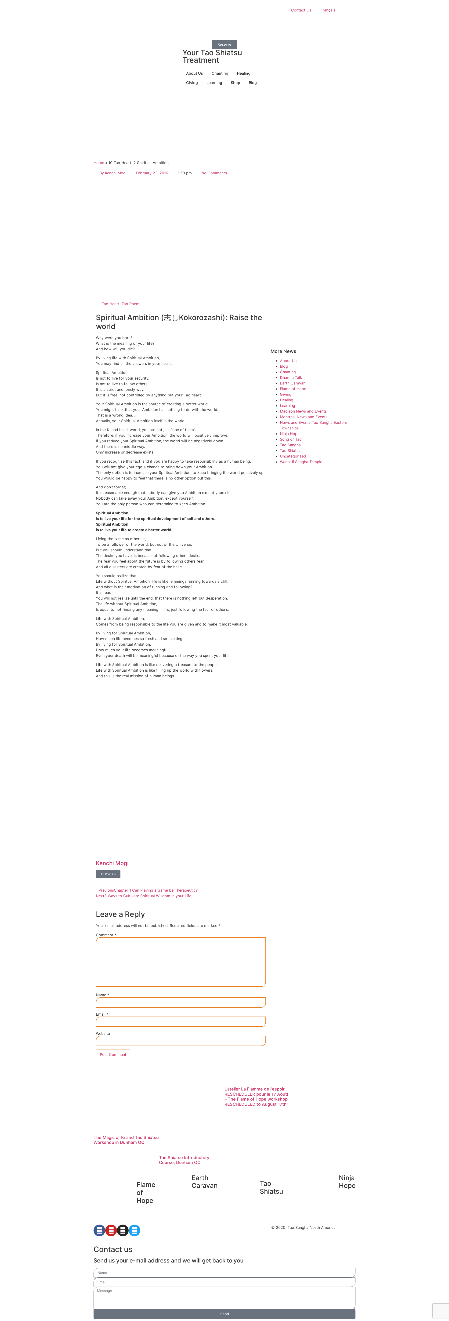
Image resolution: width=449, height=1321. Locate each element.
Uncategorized (293, 456)
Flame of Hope (293, 388)
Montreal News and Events (303, 416)
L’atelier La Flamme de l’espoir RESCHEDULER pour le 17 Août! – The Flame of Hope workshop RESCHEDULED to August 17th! (256, 1097)
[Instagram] (123, 1230)
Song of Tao (291, 439)
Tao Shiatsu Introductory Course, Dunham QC (184, 1160)
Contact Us (301, 10)
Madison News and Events (303, 411)
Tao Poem (130, 303)
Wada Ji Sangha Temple (301, 461)
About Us (288, 360)
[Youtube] (111, 1230)
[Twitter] (134, 1230)
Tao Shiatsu (290, 450)
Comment (106, 935)
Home (99, 162)
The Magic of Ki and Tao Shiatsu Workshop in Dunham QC (126, 1140)
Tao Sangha (290, 445)
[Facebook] (99, 1230)
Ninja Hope (290, 433)
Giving (285, 394)
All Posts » (108, 874)
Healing (286, 400)
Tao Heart (110, 303)
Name (102, 995)
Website (103, 1033)
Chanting (288, 372)
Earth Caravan (292, 383)
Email (102, 1014)
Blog (284, 366)
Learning (287, 405)
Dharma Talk (291, 377)
